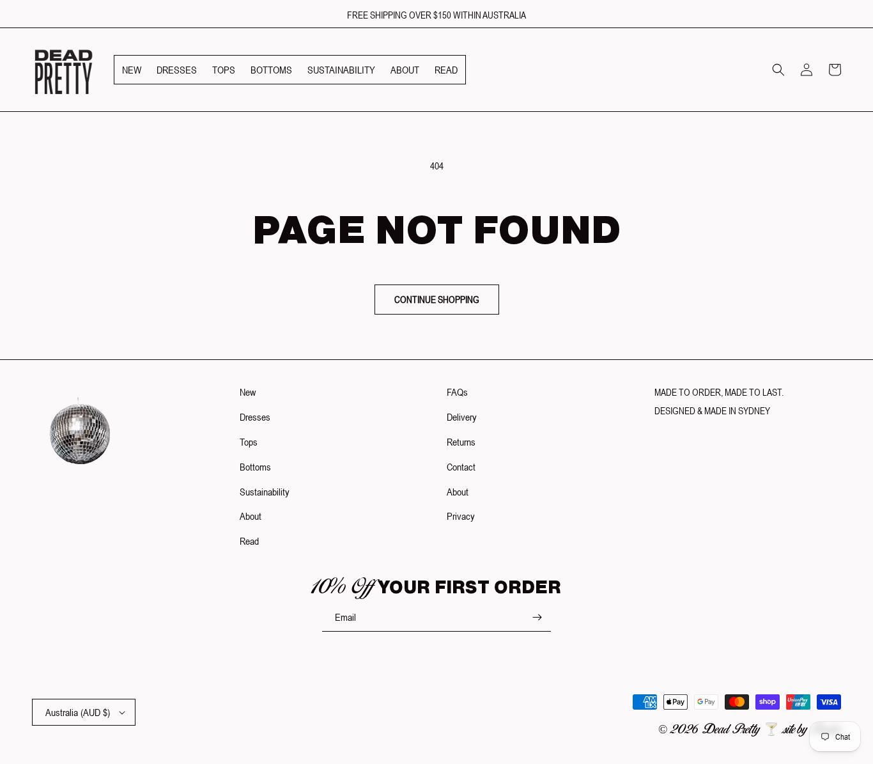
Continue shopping (436, 299)
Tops (249, 442)
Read (249, 541)
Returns (461, 442)
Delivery (462, 417)
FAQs (457, 392)
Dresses (255, 417)
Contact (461, 466)
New (248, 392)
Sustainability (265, 491)
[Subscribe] (537, 617)
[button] (778, 70)
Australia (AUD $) (77, 712)
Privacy (461, 516)
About (250, 516)
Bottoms (255, 466)
